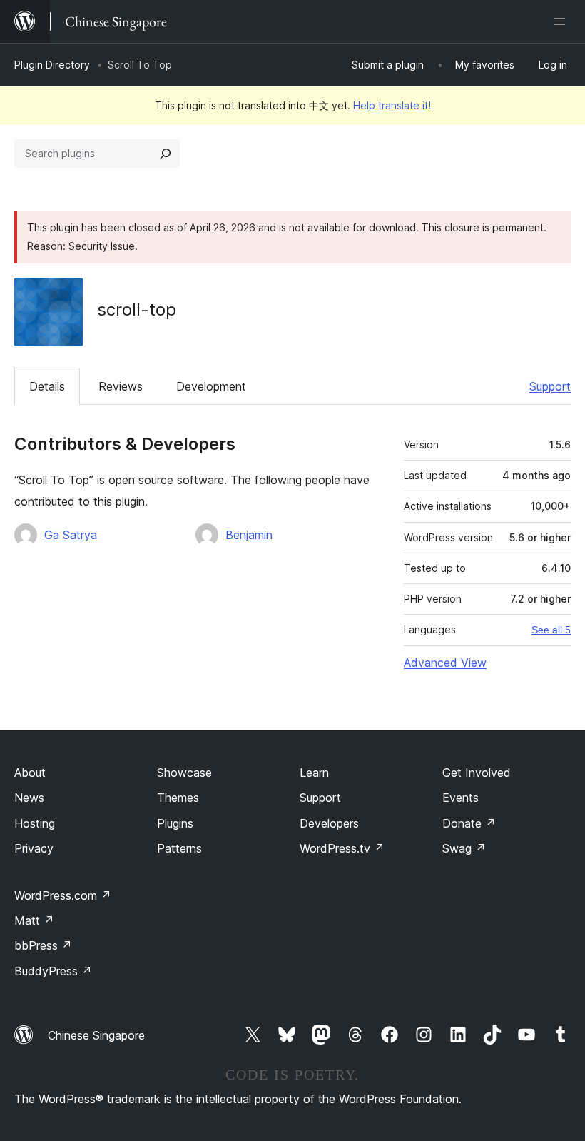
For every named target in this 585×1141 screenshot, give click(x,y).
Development (211, 386)
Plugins (175, 823)
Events (460, 797)
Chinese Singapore (96, 1035)
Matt (34, 920)
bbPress (43, 945)
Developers (329, 823)
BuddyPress (53, 971)
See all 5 (551, 629)
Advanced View (445, 662)
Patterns (179, 848)
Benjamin (249, 535)
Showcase (184, 772)
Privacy (34, 848)
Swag (464, 848)
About (30, 772)
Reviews (120, 386)
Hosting (34, 823)
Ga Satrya (70, 535)
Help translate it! (392, 105)
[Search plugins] (165, 153)
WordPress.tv (342, 848)
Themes (178, 797)
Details (47, 386)
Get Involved (476, 772)
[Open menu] (562, 21)
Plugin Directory (52, 65)
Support (550, 386)
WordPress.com (62, 895)
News (29, 797)
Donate (469, 823)
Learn (314, 772)
